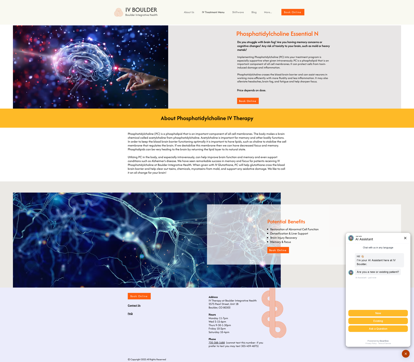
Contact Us (134, 305)
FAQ (130, 314)
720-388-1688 (217, 343)
